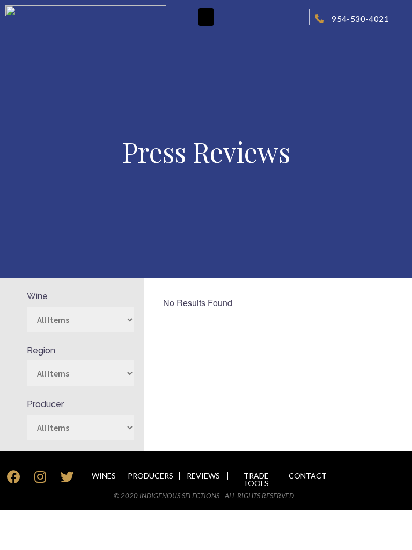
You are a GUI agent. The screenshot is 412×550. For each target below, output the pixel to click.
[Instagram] (40, 477)
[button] (206, 17)
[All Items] (80, 427)
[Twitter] (67, 477)
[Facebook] (13, 477)
